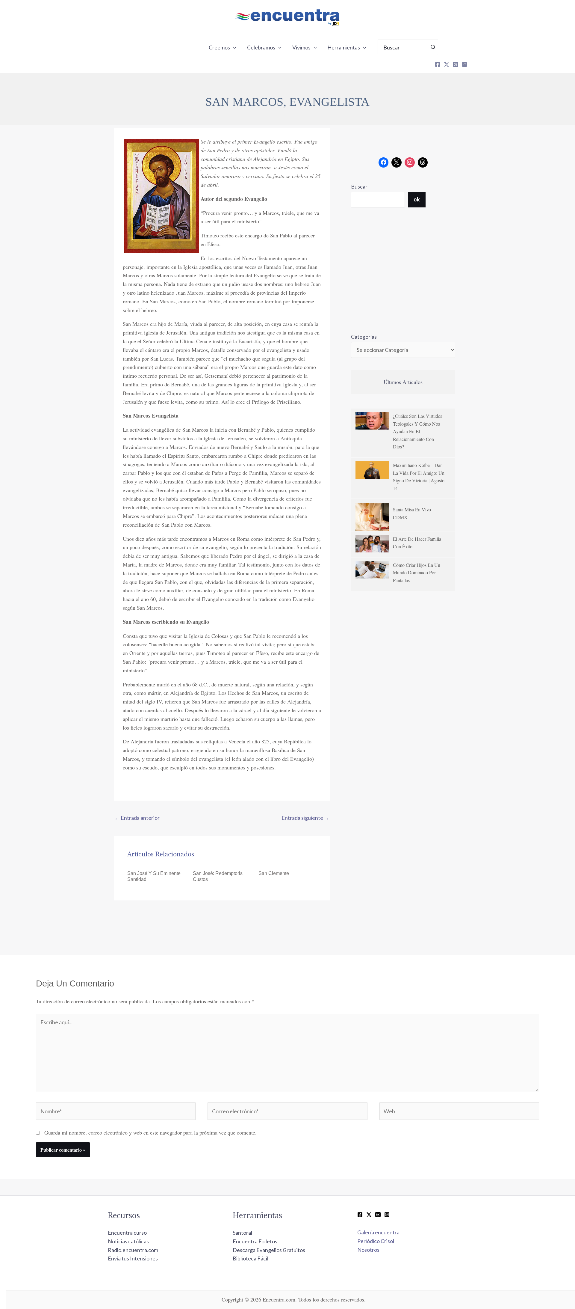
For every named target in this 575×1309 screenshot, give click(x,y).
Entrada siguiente (305, 817)
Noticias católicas (128, 1241)
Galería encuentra (378, 1232)
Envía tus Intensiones (133, 1258)
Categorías (364, 336)
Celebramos (261, 47)
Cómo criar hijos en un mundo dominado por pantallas (416, 572)
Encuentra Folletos (255, 1241)
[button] (233, 47)
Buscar (359, 186)
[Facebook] (437, 64)
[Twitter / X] (369, 1214)
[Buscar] (433, 47)
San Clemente (273, 873)
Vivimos (301, 47)
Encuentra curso (127, 1232)
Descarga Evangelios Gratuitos (269, 1250)
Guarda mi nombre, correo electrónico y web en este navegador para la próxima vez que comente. (150, 1132)
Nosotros (368, 1249)
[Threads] (455, 64)
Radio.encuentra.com (133, 1250)
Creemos (219, 47)
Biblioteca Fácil (250, 1258)
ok (417, 199)
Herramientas (343, 47)
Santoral (242, 1232)
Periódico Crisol (375, 1241)
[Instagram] (464, 64)
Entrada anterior (137, 817)
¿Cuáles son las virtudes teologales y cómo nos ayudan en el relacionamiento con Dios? (417, 431)
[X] (446, 64)
